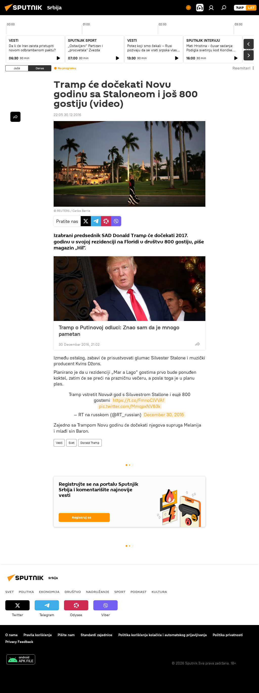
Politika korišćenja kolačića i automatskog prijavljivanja (162, 635)
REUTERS (63, 211)
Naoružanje (97, 591)
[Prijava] (211, 8)
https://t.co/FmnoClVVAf (138, 400)
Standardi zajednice (96, 635)
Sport (119, 591)
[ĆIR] (240, 8)
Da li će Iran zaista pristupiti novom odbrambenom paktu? (32, 47)
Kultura (159, 591)
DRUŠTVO (72, 591)
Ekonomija (49, 591)
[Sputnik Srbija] (25, 12)
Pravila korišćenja (38, 635)
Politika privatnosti (228, 635)
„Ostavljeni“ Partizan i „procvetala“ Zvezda (85, 47)
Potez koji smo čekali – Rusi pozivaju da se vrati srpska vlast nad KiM (152, 50)
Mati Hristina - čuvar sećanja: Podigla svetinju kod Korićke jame (209, 50)
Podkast (138, 591)
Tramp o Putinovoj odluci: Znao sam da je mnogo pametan (119, 330)
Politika (26, 591)
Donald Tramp (89, 443)
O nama (11, 635)
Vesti (59, 443)
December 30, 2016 (164, 415)
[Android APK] (21, 660)
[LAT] (251, 8)
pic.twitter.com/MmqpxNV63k (129, 406)
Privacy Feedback (19, 641)
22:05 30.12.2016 (67, 114)
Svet (71, 443)
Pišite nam (66, 635)
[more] (197, 344)
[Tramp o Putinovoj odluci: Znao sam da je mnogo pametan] (129, 288)
